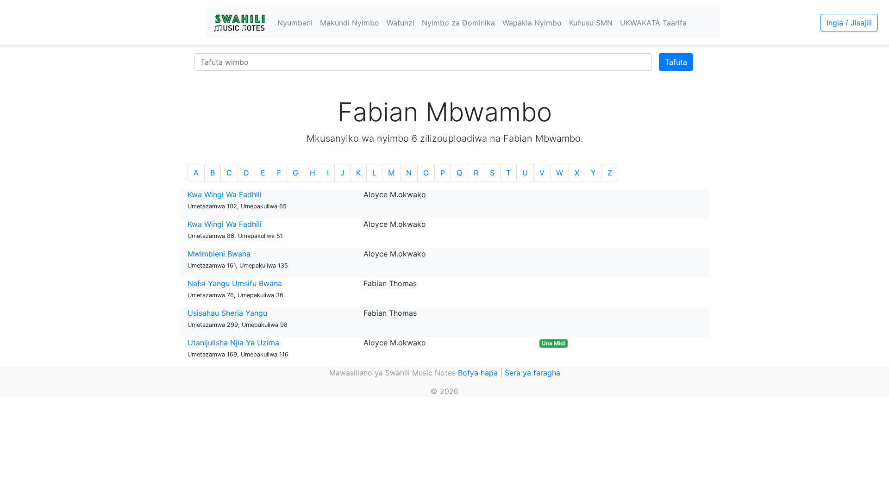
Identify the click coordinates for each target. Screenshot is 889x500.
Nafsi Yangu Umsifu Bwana (235, 283)
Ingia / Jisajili (849, 22)
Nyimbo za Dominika (458, 22)
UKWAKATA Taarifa (653, 22)
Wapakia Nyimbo (532, 22)
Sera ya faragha (532, 372)
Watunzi (400, 22)
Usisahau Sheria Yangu (227, 313)
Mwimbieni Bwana (219, 253)
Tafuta (676, 62)
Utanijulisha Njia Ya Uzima (233, 342)
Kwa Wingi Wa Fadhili (225, 194)
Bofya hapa (478, 372)
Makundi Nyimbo (349, 22)
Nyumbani (295, 22)
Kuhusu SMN (591, 22)
